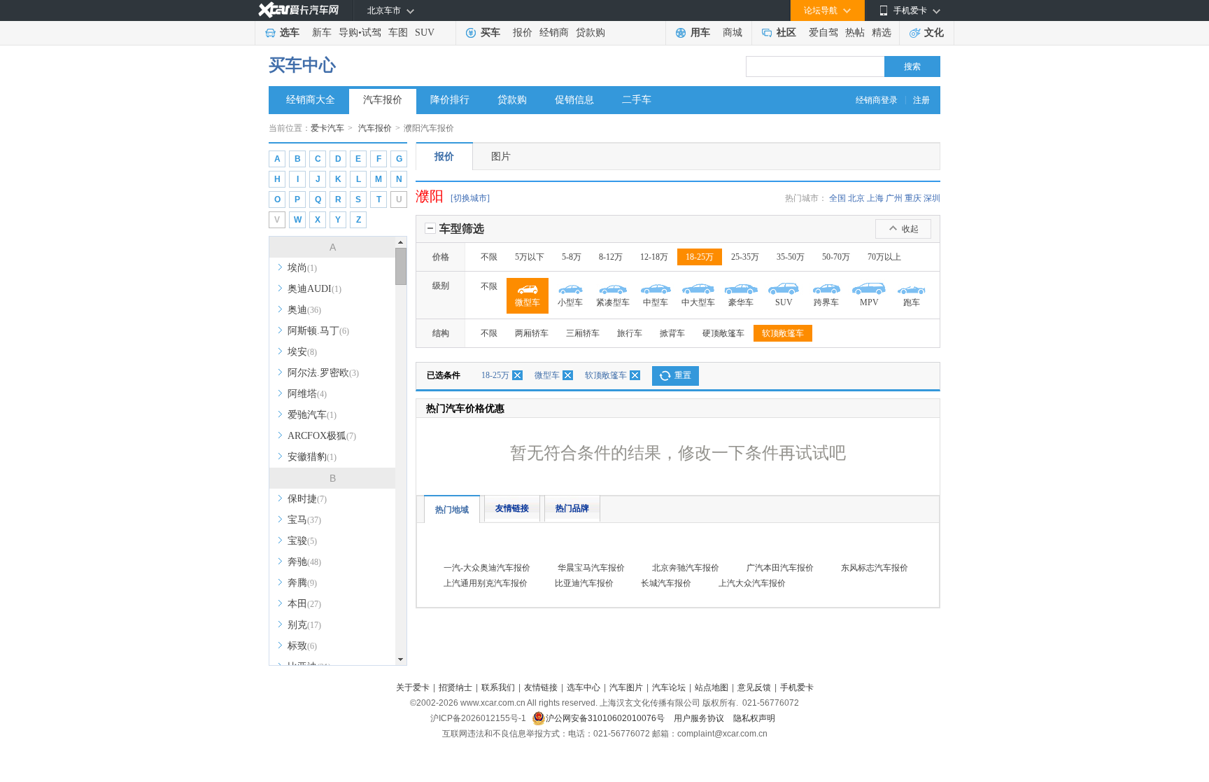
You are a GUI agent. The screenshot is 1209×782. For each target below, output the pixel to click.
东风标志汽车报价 (874, 568)
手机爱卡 (797, 687)
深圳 (932, 198)
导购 (348, 32)
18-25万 (700, 257)
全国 (837, 198)
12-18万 (654, 257)
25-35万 (745, 257)
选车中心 (583, 687)
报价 (522, 32)
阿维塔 (307, 394)
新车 (322, 32)
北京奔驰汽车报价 (685, 568)
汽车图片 (626, 687)
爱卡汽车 (327, 128)
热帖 (855, 32)
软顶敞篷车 (783, 333)
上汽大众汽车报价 (752, 583)
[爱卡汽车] (298, 10)
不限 (489, 257)
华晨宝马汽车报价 (591, 568)
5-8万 (571, 257)
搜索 (912, 66)
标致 (302, 646)
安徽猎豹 (312, 457)
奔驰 (304, 562)
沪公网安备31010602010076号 (606, 718)
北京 (856, 198)
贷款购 (590, 32)
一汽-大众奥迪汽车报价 (487, 568)
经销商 (554, 32)
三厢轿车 (583, 333)
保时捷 (307, 499)
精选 (881, 32)
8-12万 (611, 257)
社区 (786, 32)
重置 (682, 375)
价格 (440, 257)
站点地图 (711, 687)
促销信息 (574, 100)
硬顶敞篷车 (723, 333)
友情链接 (512, 508)
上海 (875, 198)
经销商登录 (877, 100)
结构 (440, 333)
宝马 (304, 520)
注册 (921, 100)
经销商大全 (310, 100)
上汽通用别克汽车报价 (486, 583)
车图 (398, 32)
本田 (304, 604)
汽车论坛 (669, 687)
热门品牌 (572, 508)
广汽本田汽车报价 (780, 568)
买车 (490, 32)
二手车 (636, 100)
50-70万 (836, 257)
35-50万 (791, 257)
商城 (732, 32)
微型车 (547, 375)
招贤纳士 (455, 687)
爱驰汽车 (312, 415)
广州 (894, 198)
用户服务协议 (700, 718)
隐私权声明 (754, 718)
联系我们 (498, 687)
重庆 (913, 198)
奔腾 (302, 583)
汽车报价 (382, 100)
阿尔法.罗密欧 (323, 373)
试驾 (371, 32)
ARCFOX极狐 (322, 436)
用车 (700, 32)
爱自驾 (823, 32)
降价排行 (449, 100)
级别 (440, 286)
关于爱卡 (413, 687)
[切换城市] (470, 198)
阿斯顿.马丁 (318, 331)
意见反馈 (754, 687)
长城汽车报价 (666, 583)
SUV (424, 32)
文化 (934, 32)
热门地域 (452, 510)
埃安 (302, 352)
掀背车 (672, 333)
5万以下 (529, 257)
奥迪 (304, 310)
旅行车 (629, 333)
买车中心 (302, 65)
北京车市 (384, 10)
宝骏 (302, 541)
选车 (289, 32)
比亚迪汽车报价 (584, 583)
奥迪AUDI (314, 289)
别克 (304, 625)
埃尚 (302, 268)
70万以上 (884, 257)
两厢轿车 (532, 333)
